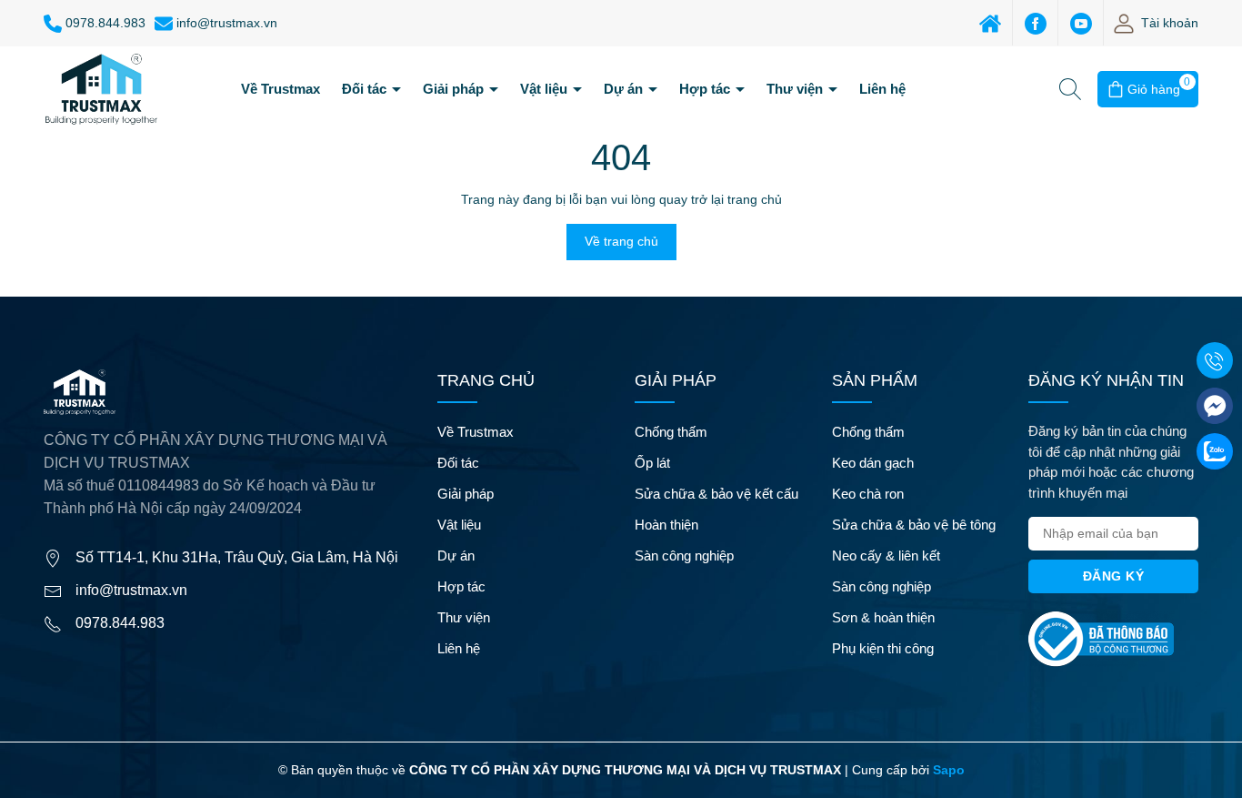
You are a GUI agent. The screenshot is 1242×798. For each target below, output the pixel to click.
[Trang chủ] (990, 22)
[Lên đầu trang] (1212, 768)
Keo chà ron (868, 493)
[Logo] (101, 88)
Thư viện (796, 88)
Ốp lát (652, 462)
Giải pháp (455, 88)
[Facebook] (1035, 22)
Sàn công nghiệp (684, 555)
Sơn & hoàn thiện (883, 617)
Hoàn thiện (666, 524)
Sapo (949, 770)
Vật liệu (545, 88)
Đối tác (366, 88)
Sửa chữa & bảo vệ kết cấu (716, 493)
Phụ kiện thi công (883, 648)
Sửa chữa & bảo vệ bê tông (914, 524)
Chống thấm (671, 431)
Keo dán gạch (873, 462)
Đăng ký (1114, 576)
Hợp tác (706, 88)
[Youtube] (1081, 22)
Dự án (625, 88)
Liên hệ (882, 88)
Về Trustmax (280, 88)
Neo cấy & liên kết (886, 555)
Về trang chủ (621, 241)
